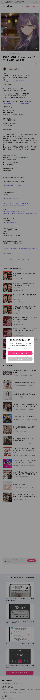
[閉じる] (32, 334)
